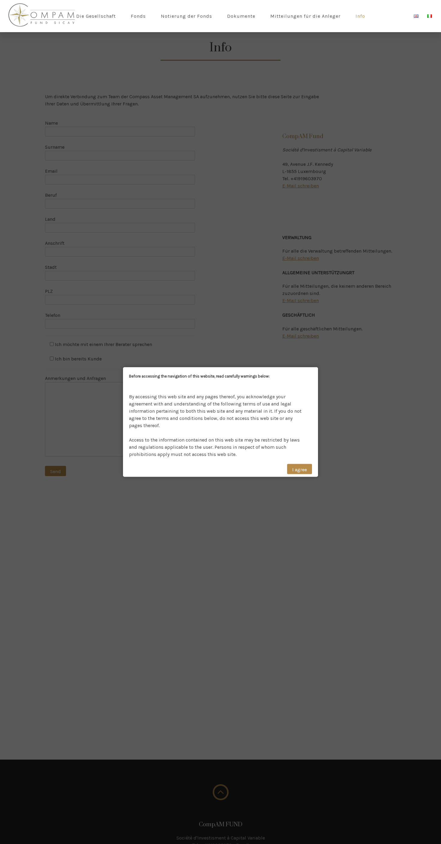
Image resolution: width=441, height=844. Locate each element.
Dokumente (241, 16)
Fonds (138, 16)
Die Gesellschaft (96, 16)
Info (360, 16)
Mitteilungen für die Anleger (305, 16)
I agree (299, 469)
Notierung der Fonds (186, 16)
